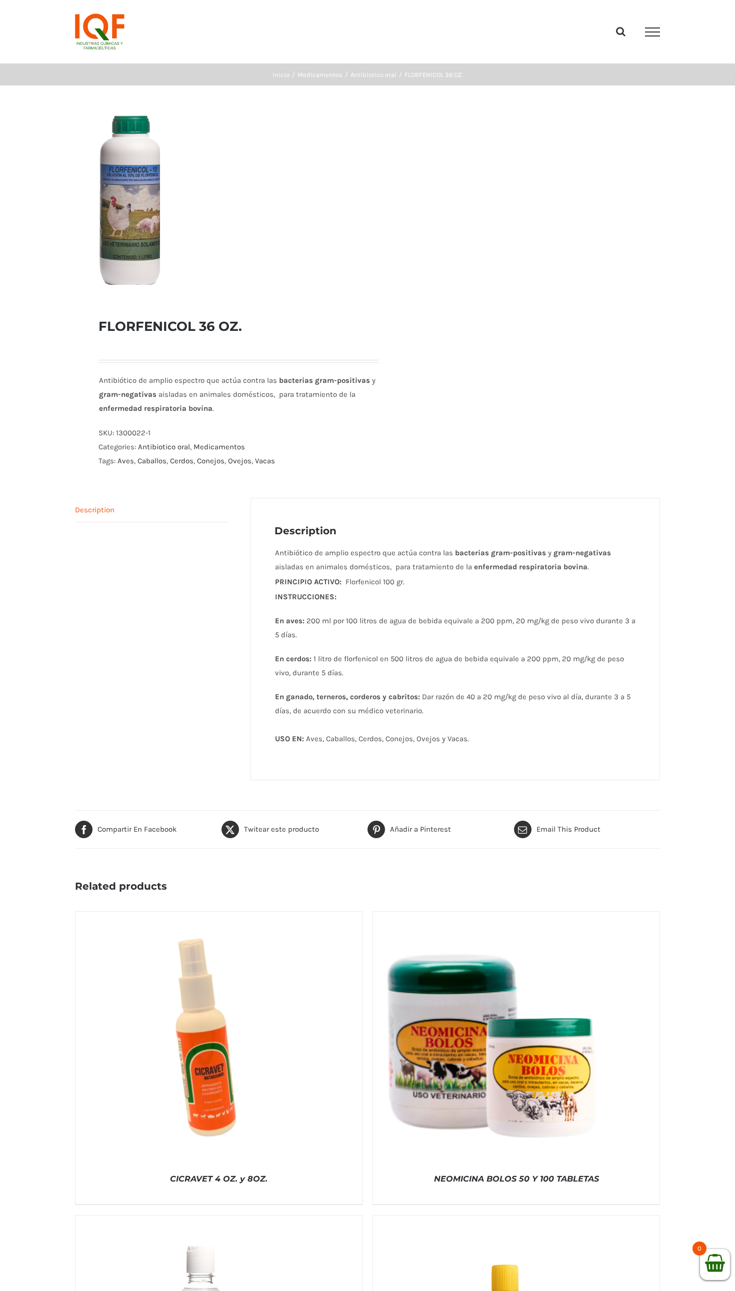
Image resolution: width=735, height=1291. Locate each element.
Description (94, 509)
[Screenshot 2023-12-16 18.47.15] (215, 201)
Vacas (265, 460)
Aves (126, 460)
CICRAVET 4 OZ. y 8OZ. (219, 1179)
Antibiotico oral (164, 446)
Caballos (152, 460)
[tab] (151, 510)
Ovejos (240, 460)
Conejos (210, 460)
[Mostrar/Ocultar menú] (652, 31)
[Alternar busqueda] (621, 31)
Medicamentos (219, 446)
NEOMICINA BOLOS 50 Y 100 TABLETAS (516, 1179)
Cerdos (182, 460)
